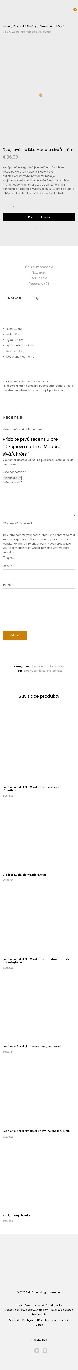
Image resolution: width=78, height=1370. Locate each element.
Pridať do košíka (39, 217)
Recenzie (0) (39, 283)
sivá (49, 671)
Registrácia (23, 1305)
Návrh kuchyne (46, 1320)
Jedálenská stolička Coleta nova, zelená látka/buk (36, 1131)
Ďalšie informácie (39, 267)
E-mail (8, 584)
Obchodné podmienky (48, 1305)
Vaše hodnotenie (14, 472)
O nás (39, 1324)
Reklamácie (39, 1314)
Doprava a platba (62, 1310)
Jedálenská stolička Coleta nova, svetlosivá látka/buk (32, 788)
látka (42, 671)
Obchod (14, 1320)
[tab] (39, 267)
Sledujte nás (39, 1339)
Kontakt (64, 1320)
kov (36, 671)
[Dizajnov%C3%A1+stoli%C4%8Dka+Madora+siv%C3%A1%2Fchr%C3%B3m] (42, 229)
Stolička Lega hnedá (16, 1215)
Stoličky (59, 666)
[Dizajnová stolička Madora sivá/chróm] (36, 229)
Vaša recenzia (12, 482)
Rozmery (39, 272)
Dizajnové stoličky (42, 666)
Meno (7, 566)
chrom (28, 671)
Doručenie (39, 278)
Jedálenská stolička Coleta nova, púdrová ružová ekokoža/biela (36, 960)
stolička (57, 671)
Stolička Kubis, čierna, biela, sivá (24, 875)
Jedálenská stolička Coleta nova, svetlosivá (32, 1046)
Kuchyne (28, 1320)
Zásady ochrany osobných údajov (26, 1310)
